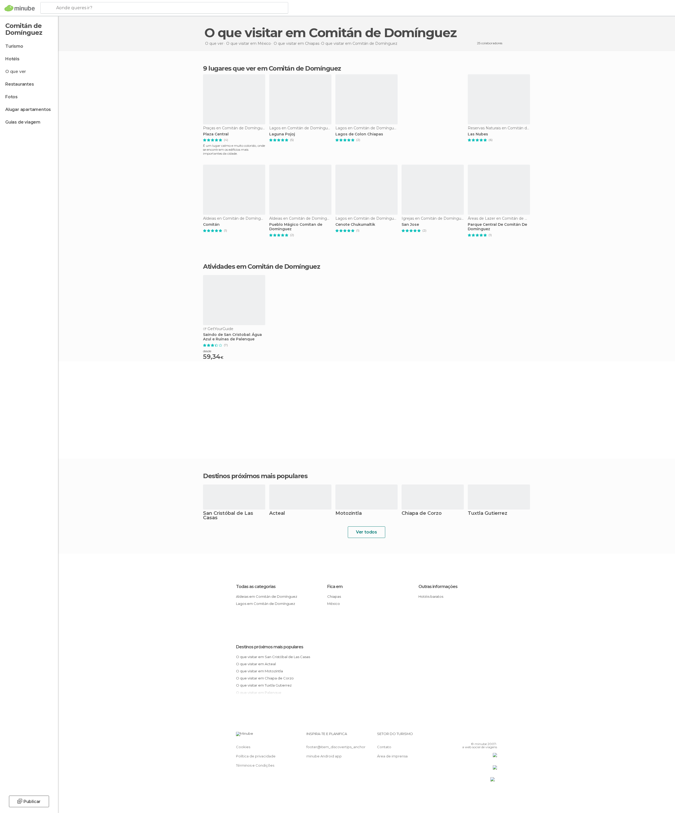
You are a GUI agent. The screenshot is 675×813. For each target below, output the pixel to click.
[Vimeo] (484, 736)
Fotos (11, 96)
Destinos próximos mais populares (255, 476)
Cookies (243, 747)
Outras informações (437, 586)
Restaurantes (19, 84)
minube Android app (324, 756)
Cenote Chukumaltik (355, 224)
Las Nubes (478, 134)
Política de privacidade (256, 756)
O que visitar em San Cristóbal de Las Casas (273, 657)
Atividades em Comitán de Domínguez (261, 266)
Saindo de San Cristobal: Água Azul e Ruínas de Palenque (232, 336)
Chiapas (334, 596)
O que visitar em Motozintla (259, 671)
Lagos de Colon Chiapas (359, 134)
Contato (384, 747)
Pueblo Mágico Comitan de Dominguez (295, 226)
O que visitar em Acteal (256, 664)
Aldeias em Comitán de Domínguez (266, 596)
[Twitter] (476, 736)
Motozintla (348, 513)
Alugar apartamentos (28, 109)
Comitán (211, 224)
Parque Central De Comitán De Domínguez (497, 226)
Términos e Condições (255, 765)
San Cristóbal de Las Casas (228, 516)
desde (207, 351)
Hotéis (12, 58)
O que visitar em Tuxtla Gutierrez (264, 685)
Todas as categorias (256, 586)
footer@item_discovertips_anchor (335, 747)
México (333, 603)
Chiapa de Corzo (422, 513)
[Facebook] (467, 736)
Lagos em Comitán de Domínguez (265, 603)
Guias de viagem (22, 122)
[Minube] (19, 8)
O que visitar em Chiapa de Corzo (265, 678)
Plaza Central (216, 134)
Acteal (277, 513)
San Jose (410, 224)
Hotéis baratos (430, 596)
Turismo (14, 46)
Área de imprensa (392, 756)
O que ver (15, 71)
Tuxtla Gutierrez (487, 513)
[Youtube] (493, 736)
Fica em (335, 586)
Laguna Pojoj (282, 134)
